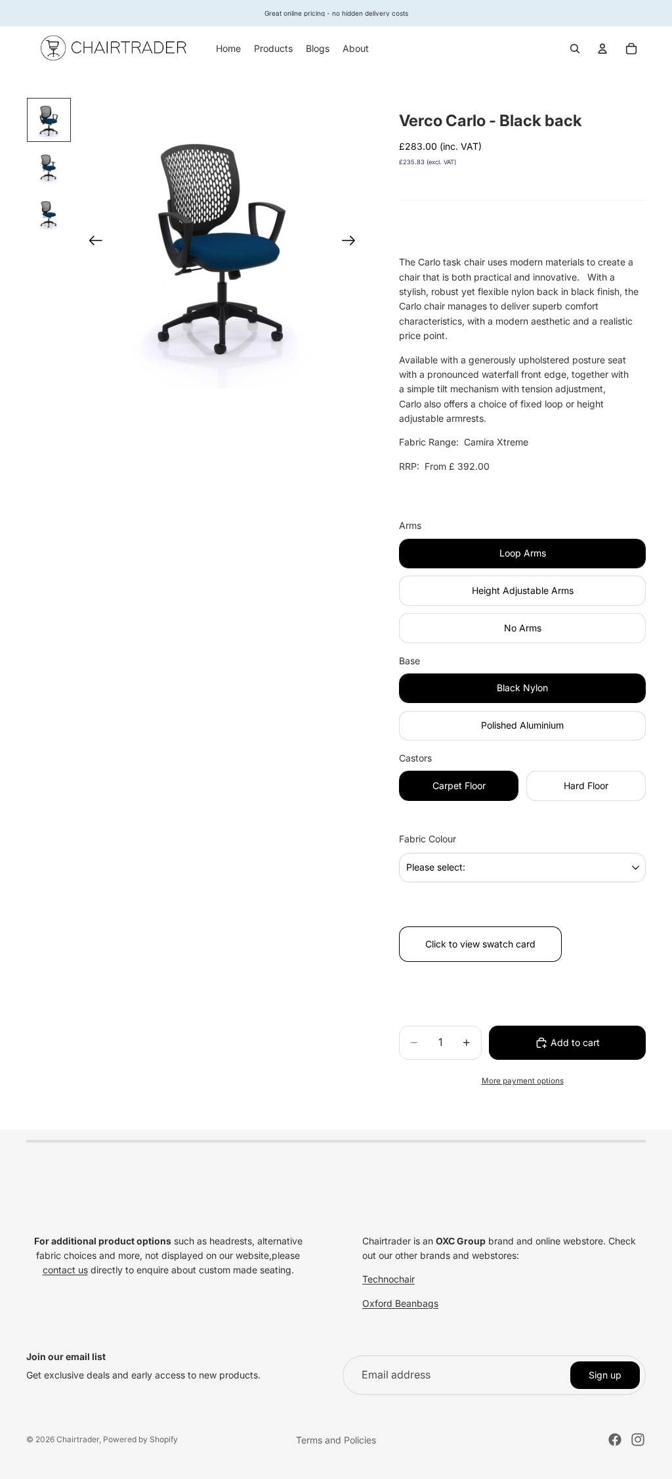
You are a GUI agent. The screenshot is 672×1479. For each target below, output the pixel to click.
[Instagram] (638, 1439)
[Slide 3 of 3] (49, 213)
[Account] (602, 48)
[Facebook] (615, 1439)
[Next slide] (353, 243)
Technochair (388, 1279)
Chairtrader (77, 1439)
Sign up (605, 1374)
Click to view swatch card (480, 943)
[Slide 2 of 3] (49, 166)
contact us (65, 1269)
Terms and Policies (336, 1439)
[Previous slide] (91, 243)
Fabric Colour (427, 838)
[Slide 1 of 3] (49, 120)
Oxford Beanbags (400, 1303)
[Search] (574, 48)
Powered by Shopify (140, 1439)
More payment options (523, 1080)
